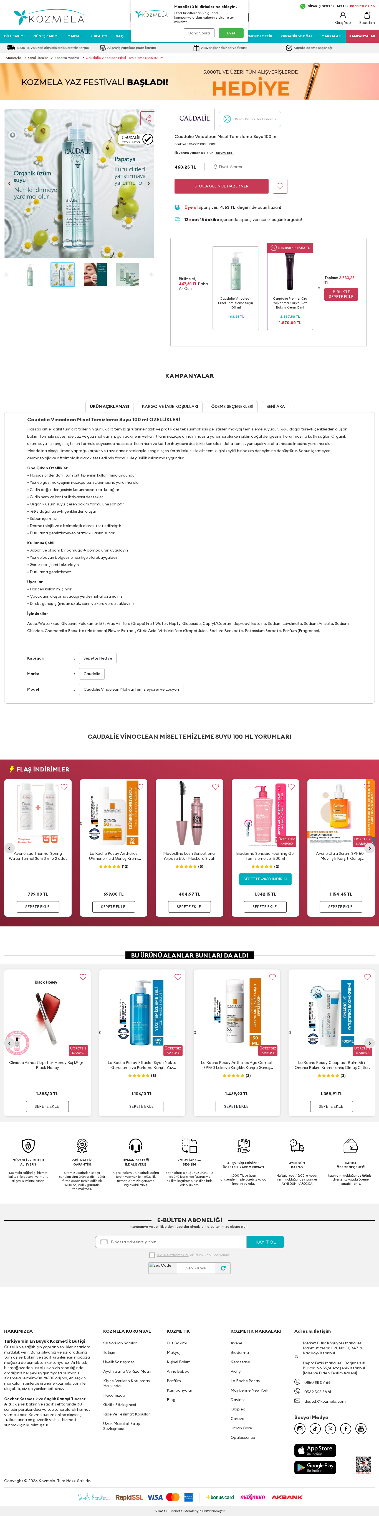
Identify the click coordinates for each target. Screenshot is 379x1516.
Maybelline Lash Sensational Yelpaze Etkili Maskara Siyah (189, 856)
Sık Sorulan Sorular (120, 1342)
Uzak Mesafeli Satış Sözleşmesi (121, 1426)
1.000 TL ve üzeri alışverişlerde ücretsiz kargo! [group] (53, 48)
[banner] (189, 81)
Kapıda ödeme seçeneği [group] (313, 48)
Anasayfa (13, 58)
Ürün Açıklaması (109, 406)
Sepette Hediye (66, 58)
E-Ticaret (173, 1511)
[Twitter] (330, 1428)
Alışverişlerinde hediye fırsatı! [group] (224, 48)
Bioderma (240, 1352)
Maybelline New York (249, 1390)
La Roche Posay (245, 1380)
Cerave (237, 1418)
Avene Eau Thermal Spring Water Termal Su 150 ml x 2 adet (38, 856)
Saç (119, 36)
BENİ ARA (275, 406)
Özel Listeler (38, 58)
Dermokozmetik (257, 36)
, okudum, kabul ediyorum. (193, 1255)
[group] (79, 183)
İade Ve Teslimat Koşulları (127, 1414)
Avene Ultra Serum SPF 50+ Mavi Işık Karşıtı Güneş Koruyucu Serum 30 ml (341, 856)
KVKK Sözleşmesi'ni (172, 1255)
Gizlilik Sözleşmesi (119, 1404)
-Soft (160, 1511)
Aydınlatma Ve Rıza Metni (127, 1371)
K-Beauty (98, 36)
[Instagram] (299, 1428)
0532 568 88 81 (317, 1391)
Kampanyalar (179, 1390)
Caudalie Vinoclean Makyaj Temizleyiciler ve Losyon (131, 689)
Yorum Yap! (224, 153)
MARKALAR (331, 36)
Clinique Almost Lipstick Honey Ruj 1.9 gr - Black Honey (47, 1065)
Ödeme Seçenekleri (232, 406)
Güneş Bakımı (46, 36)
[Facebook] (345, 1428)
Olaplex (238, 1409)
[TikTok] (315, 1428)
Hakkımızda (114, 1395)
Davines (238, 1399)
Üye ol (191, 207)
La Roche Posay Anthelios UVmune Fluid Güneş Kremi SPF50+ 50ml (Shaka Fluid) (113, 856)
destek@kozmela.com (325, 1401)
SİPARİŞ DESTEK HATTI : (341, 6)
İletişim (110, 1352)
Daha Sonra (199, 33)
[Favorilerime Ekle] (64, 787)
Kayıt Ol (266, 1242)
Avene (236, 1342)
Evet (231, 33)
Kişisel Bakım (179, 1361)
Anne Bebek (178, 1371)
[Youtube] (361, 1428)
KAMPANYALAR (362, 36)
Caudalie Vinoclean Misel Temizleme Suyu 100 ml (125, 58)
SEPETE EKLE (37, 906)
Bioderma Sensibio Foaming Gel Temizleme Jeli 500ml (265, 856)
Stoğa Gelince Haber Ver (221, 186)
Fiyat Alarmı (230, 166)
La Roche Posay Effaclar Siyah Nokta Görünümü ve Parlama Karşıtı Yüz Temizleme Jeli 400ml (142, 1065)
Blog (171, 1399)
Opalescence (243, 1437)
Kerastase (240, 1361)
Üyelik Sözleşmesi (119, 1361)
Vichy (236, 1371)
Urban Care (241, 1427)
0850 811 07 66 (317, 1382)
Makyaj (74, 36)
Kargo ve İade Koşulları (170, 406)
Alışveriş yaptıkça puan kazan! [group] (131, 48)
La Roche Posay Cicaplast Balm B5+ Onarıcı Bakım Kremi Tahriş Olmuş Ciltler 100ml (332, 1065)
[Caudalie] (194, 119)
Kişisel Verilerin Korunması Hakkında (127, 1383)
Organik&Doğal (297, 36)
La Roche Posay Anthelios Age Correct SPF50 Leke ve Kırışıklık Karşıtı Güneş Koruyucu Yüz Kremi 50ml (237, 1065)
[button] (9, 183)
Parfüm (174, 1380)
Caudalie (92, 673)
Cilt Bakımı (14, 36)
